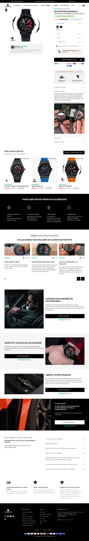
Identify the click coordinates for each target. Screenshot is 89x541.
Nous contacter (43, 520)
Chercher (24, 514)
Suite (41, 523)
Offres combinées (44, 516)
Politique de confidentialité (28, 523)
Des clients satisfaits (27, 512)
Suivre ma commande (27, 516)
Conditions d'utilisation (27, 525)
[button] (18, 5)
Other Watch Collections (46, 514)
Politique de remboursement (29, 520)
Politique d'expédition (27, 518)
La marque (42, 518)
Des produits (43, 512)
